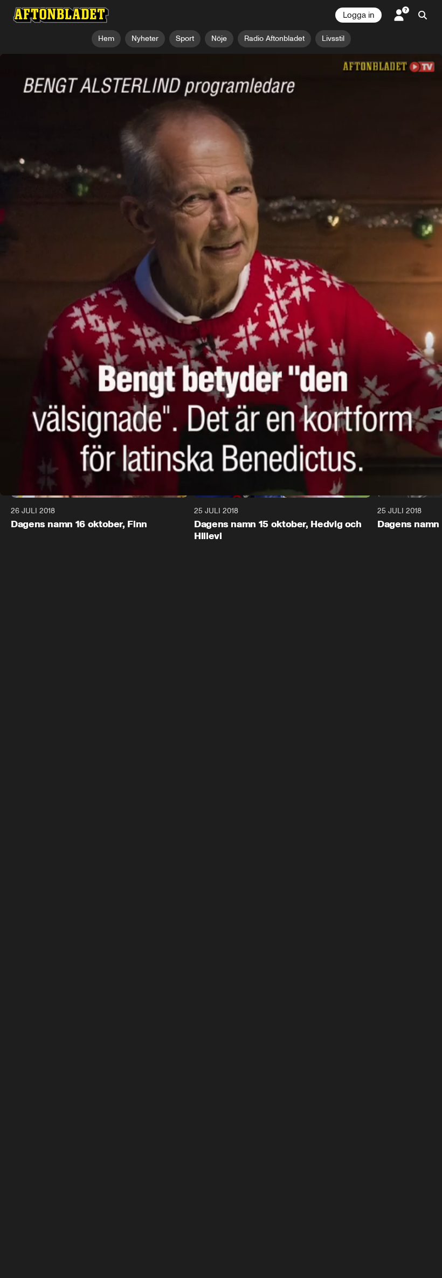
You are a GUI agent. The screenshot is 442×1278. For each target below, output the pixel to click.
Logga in (358, 15)
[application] (221, 178)
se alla (414, 381)
